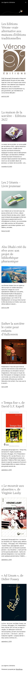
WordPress (19, 669)
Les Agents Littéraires (8, 2)
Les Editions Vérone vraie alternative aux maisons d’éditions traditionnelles (13, 31)
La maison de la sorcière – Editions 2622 (13, 116)
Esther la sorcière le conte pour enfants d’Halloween (12, 329)
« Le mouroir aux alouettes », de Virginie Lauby (12, 489)
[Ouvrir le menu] (26, 2)
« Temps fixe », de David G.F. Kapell (13, 404)
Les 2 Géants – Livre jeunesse (11, 184)
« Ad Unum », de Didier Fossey (12, 577)
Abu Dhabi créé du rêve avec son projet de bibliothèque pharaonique (13, 254)
